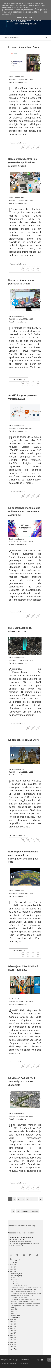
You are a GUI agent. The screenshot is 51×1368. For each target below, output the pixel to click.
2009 (11, 1344)
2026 (16, 1260)
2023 (11, 1267)
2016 (11, 1328)
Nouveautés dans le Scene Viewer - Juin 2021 (24, 1305)
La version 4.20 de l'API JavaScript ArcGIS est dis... (26, 1303)
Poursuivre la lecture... (18, 143)
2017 (11, 1326)
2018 (11, 1324)
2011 (11, 1340)
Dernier (35, 1211)
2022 (11, 1269)
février (13, 1315)
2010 (11, 1342)
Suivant (40, 62)
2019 (11, 1321)
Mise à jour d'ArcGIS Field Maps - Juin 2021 (23, 1301)
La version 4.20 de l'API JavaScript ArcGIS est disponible (21, 1081)
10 (18, 1211)
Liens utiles (22, 21)
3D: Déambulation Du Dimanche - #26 (22, 1295)
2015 (11, 1331)
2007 (11, 1349)
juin (12, 1307)
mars (13, 1313)
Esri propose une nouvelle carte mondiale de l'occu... (26, 1299)
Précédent (12, 62)
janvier (13, 1317)
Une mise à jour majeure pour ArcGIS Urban (23, 1289)
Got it (32, 17)
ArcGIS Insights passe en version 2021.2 (23, 1291)
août (13, 1282)
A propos (10, 21)
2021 (11, 1271)
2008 (11, 1347)
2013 (11, 1335)
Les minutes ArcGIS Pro (17, 1239)
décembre (14, 1273)
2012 (11, 1337)
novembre (14, 1275)
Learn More (22, 17)
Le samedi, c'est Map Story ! (24, 47)
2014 (11, 1333)
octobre (14, 1277)
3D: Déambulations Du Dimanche (20, 1241)
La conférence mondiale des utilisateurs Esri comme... (26, 1293)
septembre (15, 1279)
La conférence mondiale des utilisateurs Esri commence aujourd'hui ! (24, 511)
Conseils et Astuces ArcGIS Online (21, 1237)
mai (12, 1309)
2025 (16, 1262)
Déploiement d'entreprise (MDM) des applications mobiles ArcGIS (22, 162)
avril (13, 1311)
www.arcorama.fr (22, 1360)
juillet (13, 1284)
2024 (11, 1264)
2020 (11, 1319)
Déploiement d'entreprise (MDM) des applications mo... (26, 1287)
